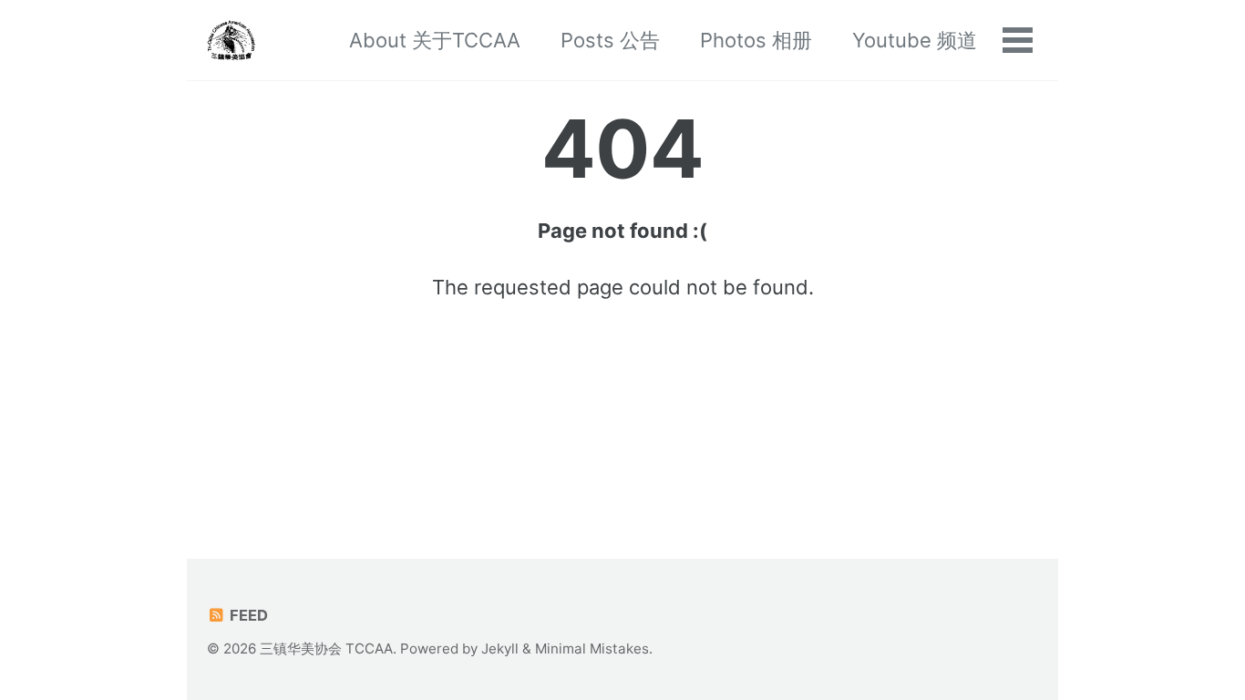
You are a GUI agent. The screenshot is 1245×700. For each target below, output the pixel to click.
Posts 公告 (610, 40)
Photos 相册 (756, 40)
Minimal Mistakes (592, 648)
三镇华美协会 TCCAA (326, 648)
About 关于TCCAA (434, 40)
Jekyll (500, 648)
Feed (247, 615)
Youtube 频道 (914, 40)
